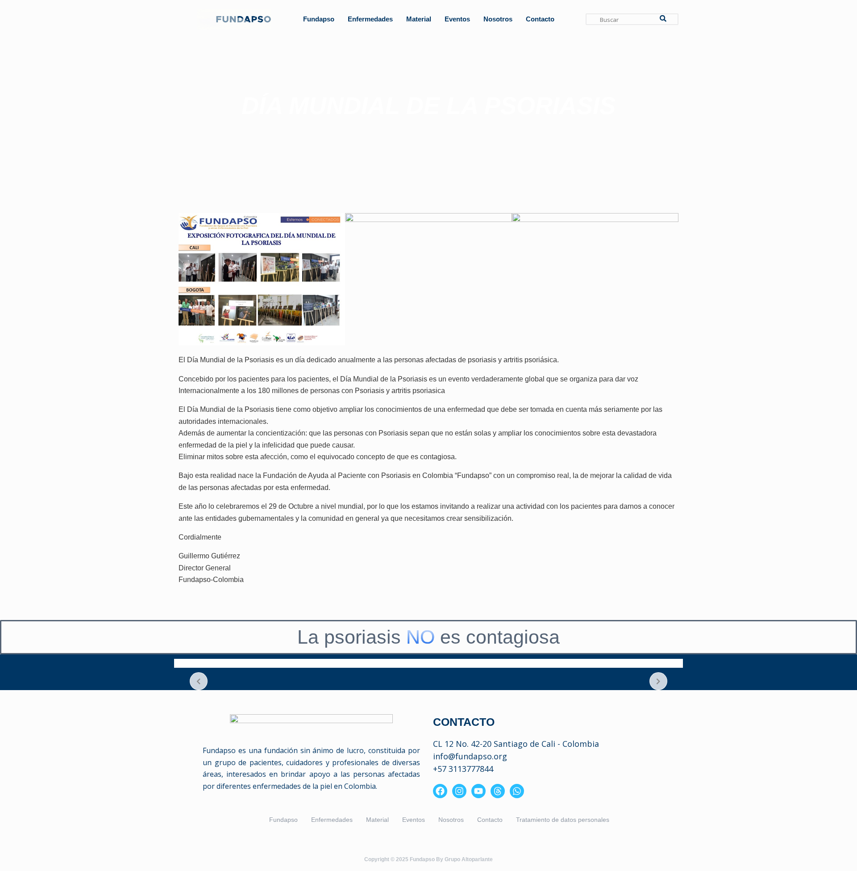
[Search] (662, 19)
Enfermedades (370, 19)
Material (418, 19)
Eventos (457, 19)
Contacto (540, 19)
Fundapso (318, 19)
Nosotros (497, 19)
